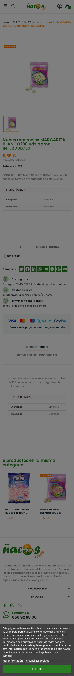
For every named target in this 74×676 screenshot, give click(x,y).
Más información (13, 660)
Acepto (37, 669)
